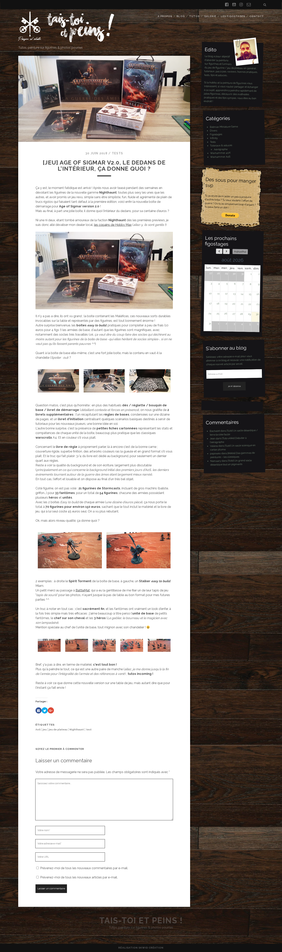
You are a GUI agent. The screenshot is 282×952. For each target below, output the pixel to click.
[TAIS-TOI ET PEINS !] (66, 40)
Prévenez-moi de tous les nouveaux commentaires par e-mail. (84, 868)
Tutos (194, 16)
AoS (37, 729)
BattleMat (83, 590)
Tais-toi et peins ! (141, 920)
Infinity (214, 138)
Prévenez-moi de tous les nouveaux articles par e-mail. (79, 877)
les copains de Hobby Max (113, 225)
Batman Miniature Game (224, 126)
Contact (257, 16)
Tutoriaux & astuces (221, 145)
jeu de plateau (58, 729)
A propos (165, 16)
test (89, 729)
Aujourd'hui (240, 251)
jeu (45, 729)
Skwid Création (151, 947)
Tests (117, 153)
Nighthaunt (76, 729)
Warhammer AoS (220, 156)
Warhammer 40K (220, 153)
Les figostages (233, 16)
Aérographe (221, 149)
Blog (180, 16)
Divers (213, 130)
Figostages (216, 134)
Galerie (210, 16)
